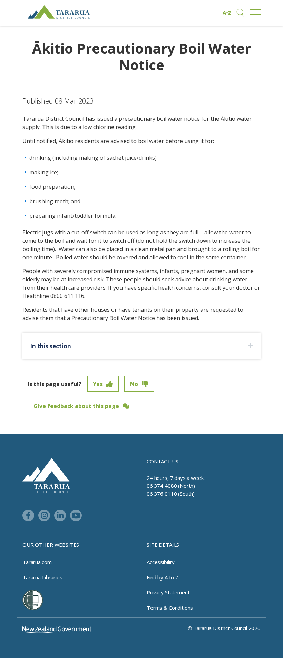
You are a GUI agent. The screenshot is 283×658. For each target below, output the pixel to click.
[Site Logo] (59, 12)
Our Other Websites (50, 544)
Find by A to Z (162, 577)
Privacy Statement (168, 592)
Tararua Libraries (42, 577)
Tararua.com (36, 562)
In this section (50, 346)
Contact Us (162, 461)
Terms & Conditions (170, 607)
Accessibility (161, 562)
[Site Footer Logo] (46, 475)
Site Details (163, 544)
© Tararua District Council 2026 (224, 628)
